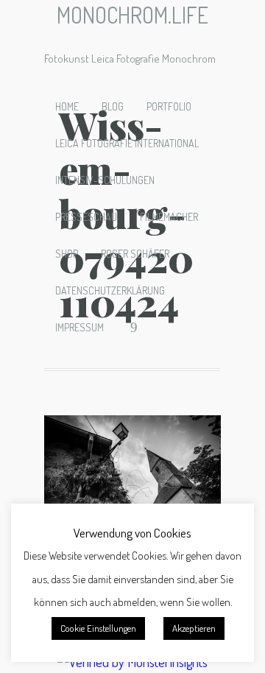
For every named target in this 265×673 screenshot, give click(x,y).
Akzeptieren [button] (194, 628)
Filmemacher (169, 217)
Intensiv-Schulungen (105, 180)
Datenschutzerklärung (110, 290)
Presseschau (86, 217)
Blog (113, 106)
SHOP (66, 253)
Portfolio (168, 106)
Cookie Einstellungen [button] (98, 628)
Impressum (79, 327)
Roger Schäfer (135, 253)
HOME (67, 106)
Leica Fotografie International (127, 143)
